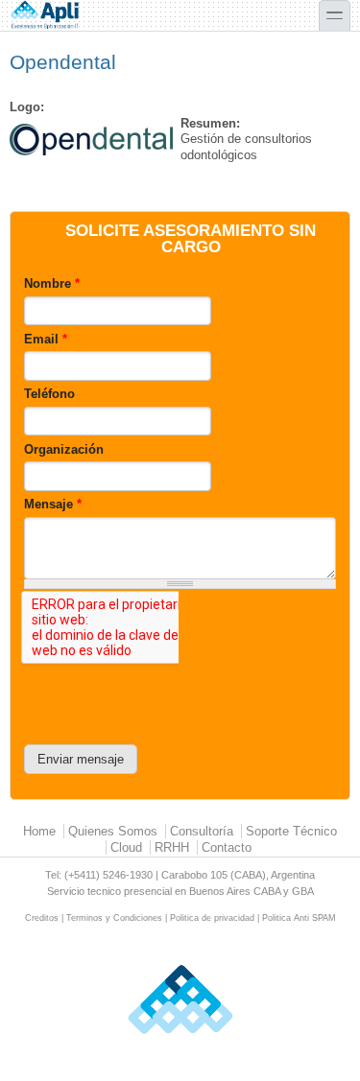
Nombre (52, 283)
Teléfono (49, 394)
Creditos (42, 918)
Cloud (126, 847)
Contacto (227, 847)
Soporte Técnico (291, 831)
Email (45, 339)
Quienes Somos (112, 831)
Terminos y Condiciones (114, 918)
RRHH (172, 847)
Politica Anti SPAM (299, 918)
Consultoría (201, 831)
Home (39, 831)
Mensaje (53, 504)
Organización (64, 449)
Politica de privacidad (212, 918)
